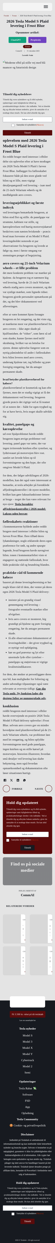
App (27, 1106)
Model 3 (27, 1041)
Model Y (28, 1053)
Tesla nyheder (27, 1028)
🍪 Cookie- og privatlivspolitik (27, 1125)
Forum (14, 16)
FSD (27, 1100)
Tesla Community (27, 1119)
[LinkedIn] (18, 780)
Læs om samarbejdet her (27, 1020)
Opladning (28, 1113)
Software (27, 1094)
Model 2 (27, 1066)
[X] (11, 780)
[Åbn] (46, 6)
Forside (6, 16)
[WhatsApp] (24, 780)
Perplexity (36, 40)
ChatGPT (16, 40)
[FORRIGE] (6, 788)
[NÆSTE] (48, 788)
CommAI (27, 895)
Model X (27, 1047)
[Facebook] (5, 780)
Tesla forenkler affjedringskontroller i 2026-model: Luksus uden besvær (24, 508)
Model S (27, 1035)
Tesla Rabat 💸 (27, 1088)
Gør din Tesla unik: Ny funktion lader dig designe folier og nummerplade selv (24, 693)
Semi (27, 1072)
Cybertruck (27, 1060)
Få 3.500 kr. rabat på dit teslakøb (27, 1014)
